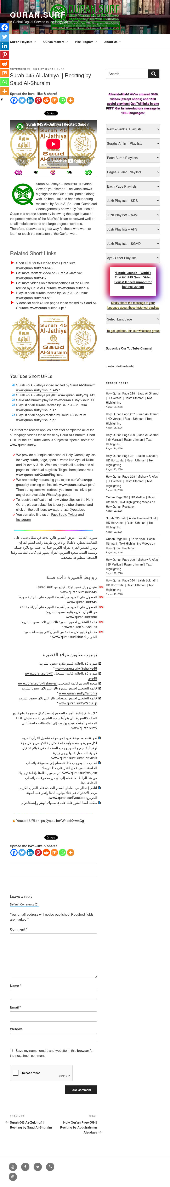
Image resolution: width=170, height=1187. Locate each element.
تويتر (42, 802)
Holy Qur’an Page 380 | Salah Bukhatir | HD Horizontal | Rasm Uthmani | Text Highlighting (132, 585)
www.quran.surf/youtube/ (66, 509)
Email (15, 1007)
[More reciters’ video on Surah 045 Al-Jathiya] (35, 172)
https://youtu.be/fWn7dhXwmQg (61, 820)
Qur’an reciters (53, 42)
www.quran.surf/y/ (23, 444)
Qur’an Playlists (21, 42)
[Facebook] (14, 100)
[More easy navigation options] (52, 172)
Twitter (72, 514)
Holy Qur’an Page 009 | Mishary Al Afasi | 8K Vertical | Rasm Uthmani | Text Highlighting (132, 564)
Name (15, 985)
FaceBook (58, 514)
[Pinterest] (38, 100)
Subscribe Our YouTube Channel (129, 348)
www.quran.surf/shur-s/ (33, 297)
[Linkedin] (30, 100)
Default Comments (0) (24, 904)
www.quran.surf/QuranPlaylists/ (39, 474)
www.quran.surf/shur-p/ (47, 307)
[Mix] (54, 100)
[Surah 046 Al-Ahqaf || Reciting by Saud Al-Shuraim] (18, 172)
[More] (70, 100)
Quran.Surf (38, 14)
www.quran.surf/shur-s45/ (34, 268)
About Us (111, 42)
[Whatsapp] (62, 100)
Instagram (23, 519)
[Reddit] (46, 100)
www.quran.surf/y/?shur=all (74, 400)
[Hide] (1, 99)
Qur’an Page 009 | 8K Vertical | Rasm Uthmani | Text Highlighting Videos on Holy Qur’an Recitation (130, 543)
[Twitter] (22, 100)
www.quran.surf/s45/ (31, 278)
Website (16, 1029)
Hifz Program (84, 42)
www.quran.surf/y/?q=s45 (76, 395)
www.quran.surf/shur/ (73, 287)
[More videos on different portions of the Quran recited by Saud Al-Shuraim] (70, 172)
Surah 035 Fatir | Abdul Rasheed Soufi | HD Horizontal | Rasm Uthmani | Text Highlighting (132, 522)
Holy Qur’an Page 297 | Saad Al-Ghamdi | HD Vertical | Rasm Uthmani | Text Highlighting (132, 418)
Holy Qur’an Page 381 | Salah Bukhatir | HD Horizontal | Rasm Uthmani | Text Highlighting (132, 460)
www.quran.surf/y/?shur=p (35, 420)
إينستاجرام (28, 802)
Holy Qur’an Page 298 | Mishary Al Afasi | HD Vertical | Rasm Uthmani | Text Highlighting (132, 481)
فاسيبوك (53, 802)
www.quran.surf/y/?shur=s (35, 410)
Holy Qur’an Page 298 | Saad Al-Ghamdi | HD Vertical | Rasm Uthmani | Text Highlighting (132, 398)
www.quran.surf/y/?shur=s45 (37, 390)
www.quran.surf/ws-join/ (76, 484)
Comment (18, 929)
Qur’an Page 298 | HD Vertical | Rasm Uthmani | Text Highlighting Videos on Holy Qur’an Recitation (130, 502)
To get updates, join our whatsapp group (133, 331)
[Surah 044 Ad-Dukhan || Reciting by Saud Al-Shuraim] (88, 172)
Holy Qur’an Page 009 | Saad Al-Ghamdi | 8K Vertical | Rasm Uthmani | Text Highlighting (132, 439)
